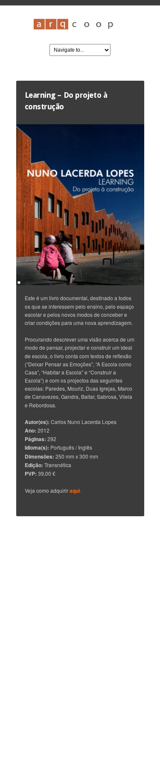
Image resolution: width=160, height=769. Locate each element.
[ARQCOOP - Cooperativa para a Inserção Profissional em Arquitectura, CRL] (80, 31)
